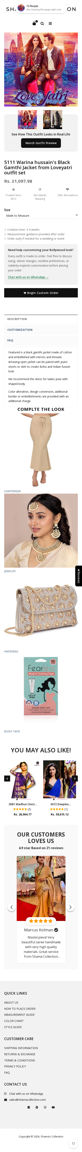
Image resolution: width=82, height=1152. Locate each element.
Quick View (22, 796)
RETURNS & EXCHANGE (19, 1054)
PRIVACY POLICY (15, 1066)
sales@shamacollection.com (27, 1100)
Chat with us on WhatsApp (26, 1094)
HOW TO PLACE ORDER (19, 1009)
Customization (20, 330)
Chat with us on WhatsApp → (28, 277)
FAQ (10, 340)
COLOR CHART (14, 1021)
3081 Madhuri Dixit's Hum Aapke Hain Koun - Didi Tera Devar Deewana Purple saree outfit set (23, 804)
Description (17, 319)
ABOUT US (11, 1002)
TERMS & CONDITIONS (19, 1060)
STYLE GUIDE (13, 1027)
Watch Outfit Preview (41, 143)
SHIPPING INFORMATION (21, 1048)
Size (7, 210)
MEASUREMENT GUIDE (19, 1015)
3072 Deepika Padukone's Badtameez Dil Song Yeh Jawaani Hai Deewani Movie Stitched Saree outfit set (59, 804)
